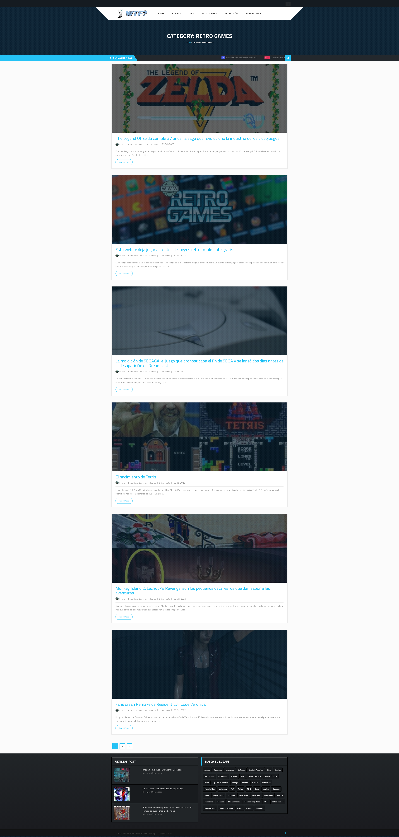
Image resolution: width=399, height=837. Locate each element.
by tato (122, 144)
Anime (207, 769)
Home (161, 13)
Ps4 (232, 788)
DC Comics (222, 776)
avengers (230, 769)
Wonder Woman (226, 808)
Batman (241, 769)
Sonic (206, 795)
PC (194, 58)
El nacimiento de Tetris (135, 476)
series (266, 788)
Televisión (231, 13)
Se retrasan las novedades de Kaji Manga (162, 788)
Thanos (220, 801)
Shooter (276, 788)
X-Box (239, 808)
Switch (280, 795)
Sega (257, 788)
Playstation (209, 788)
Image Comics (271, 776)
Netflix (255, 782)
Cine (191, 13)
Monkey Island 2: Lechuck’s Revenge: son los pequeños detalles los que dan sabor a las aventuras (192, 590)
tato (148, 773)
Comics (176, 13)
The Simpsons (234, 801)
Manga (235, 782)
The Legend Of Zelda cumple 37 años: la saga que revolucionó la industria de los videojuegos (197, 138)
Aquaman (218, 769)
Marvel (245, 782)
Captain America (256, 769)
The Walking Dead (252, 801)
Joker (206, 782)
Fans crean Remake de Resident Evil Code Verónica (160, 704)
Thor (266, 801)
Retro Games (139, 144)
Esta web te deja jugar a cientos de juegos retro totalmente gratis (174, 249)
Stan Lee (231, 795)
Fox (242, 776)
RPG (249, 788)
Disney (234, 776)
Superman (268, 795)
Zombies (259, 808)
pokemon (223, 788)
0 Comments (152, 144)
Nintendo (266, 782)
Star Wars (243, 795)
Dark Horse (209, 776)
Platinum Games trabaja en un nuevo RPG (212, 58)
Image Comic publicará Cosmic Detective (162, 769)
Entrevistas (253, 13)
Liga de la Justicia (220, 782)
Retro (130, 144)
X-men (249, 808)
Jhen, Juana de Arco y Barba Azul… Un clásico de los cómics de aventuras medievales (167, 809)
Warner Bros (210, 808)
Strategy (256, 795)
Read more (124, 162)
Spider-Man (218, 795)
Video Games (209, 13)
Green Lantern (254, 776)
